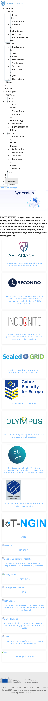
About (9, 12)
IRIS (24, 592)
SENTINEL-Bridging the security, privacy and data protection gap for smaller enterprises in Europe (24, 625)
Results (10, 44)
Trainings (16, 66)
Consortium (18, 21)
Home (9, 8)
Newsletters (18, 79)
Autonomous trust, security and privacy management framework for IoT (24, 264)
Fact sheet (13, 16)
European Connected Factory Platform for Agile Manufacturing (24, 504)
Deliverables (18, 59)
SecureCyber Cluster (24, 657)
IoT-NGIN (24, 537)
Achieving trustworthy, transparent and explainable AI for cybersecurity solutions (24, 564)
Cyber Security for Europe (24, 403)
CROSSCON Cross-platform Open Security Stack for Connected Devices (24, 642)
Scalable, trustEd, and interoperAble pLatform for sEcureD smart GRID (24, 371)
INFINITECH (24, 550)
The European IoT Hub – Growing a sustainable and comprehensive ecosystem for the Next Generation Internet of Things (24, 470)
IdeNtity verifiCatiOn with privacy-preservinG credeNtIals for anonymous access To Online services (24, 336)
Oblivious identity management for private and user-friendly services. (24, 435)
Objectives (17, 34)
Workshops (17, 63)
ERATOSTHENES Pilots (19, 39)
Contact (10, 95)
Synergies (11, 91)
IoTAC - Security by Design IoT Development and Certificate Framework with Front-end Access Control (24, 607)
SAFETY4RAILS (24, 579)
